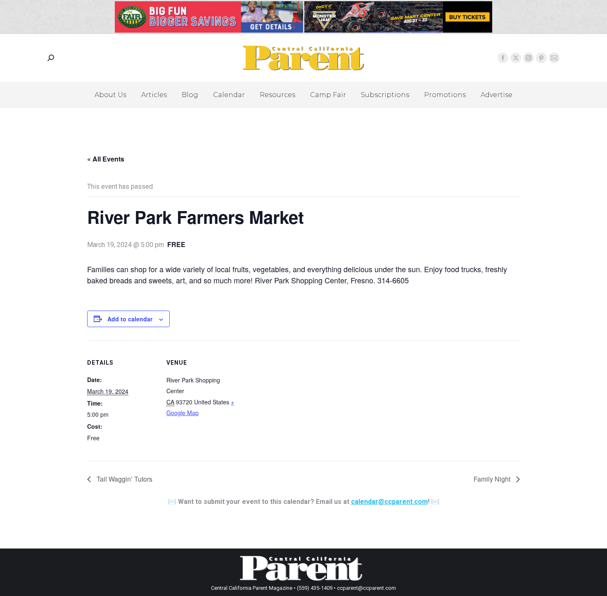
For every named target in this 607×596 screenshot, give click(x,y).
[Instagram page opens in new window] (528, 57)
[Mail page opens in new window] (554, 57)
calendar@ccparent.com (389, 502)
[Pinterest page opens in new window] (541, 57)
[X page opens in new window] (515, 57)
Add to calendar (129, 319)
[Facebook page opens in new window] (503, 57)
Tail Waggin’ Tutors (123, 479)
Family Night (493, 479)
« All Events (105, 159)
